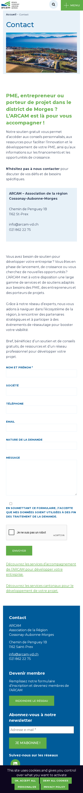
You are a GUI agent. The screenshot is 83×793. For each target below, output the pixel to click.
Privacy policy (54, 787)
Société (12, 385)
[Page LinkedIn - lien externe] (15, 764)
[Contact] (41, 71)
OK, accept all (25, 780)
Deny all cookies (55, 780)
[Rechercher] (53, 4)
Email (10, 421)
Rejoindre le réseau (31, 700)
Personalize (27, 787)
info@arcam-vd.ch (23, 654)
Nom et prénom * (19, 367)
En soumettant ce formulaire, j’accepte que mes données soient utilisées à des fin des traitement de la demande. (41, 512)
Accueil (11, 14)
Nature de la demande (24, 439)
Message (13, 457)
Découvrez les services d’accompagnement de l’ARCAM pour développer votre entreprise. (41, 569)
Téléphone (15, 403)
